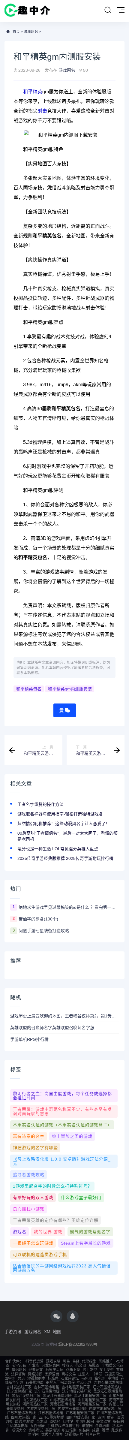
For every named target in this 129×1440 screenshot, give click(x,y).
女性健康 (37, 1426)
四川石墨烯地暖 (51, 1417)
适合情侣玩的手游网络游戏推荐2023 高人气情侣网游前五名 (62, 1268)
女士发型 (106, 1370)
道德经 (55, 1422)
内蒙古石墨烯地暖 (72, 1409)
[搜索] (107, 10)
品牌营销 (52, 1374)
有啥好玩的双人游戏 (33, 1197)
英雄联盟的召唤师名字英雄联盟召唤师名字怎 (52, 1027)
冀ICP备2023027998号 (78, 1344)
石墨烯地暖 (35, 1383)
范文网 (80, 1365)
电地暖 (113, 1378)
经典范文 (35, 1370)
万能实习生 (114, 1374)
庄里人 (83, 1374)
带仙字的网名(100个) (38, 919)
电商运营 (84, 1383)
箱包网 (99, 1378)
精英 (37, 91)
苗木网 (41, 1422)
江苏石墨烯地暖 (50, 1413)
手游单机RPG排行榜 (29, 1039)
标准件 (53, 1378)
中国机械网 (85, 1422)
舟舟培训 (102, 1426)
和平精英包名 (28, 688)
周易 (66, 1361)
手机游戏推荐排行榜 (63, 1426)
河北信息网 (51, 1365)
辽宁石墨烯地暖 (47, 1391)
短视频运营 (74, 1434)
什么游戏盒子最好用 (81, 1197)
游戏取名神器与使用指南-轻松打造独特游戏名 (60, 814)
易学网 (33, 1434)
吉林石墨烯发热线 (108, 1383)
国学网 (9, 1378)
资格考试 (35, 1430)
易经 (76, 1361)
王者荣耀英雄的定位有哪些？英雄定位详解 (55, 1220)
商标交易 (69, 1374)
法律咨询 (18, 1374)
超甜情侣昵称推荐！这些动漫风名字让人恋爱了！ (63, 823)
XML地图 (52, 1331)
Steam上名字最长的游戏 (86, 1243)
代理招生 (89, 1361)
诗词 (101, 1417)
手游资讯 (12, 1331)
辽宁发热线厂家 (19, 1391)
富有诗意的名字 (28, 1136)
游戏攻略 (53, 1361)
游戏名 (19, 1231)
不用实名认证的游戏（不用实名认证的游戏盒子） (62, 1124)
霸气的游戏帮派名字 (90, 1231)
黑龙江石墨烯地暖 (57, 1396)
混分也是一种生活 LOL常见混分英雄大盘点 (57, 848)
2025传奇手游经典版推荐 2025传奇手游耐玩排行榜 (65, 858)
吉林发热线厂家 (19, 1387)
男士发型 (89, 1370)
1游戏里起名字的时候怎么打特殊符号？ (52, 1186)
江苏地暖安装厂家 (80, 1413)
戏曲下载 (73, 1370)
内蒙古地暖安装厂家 (105, 1409)
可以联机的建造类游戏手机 (40, 1254)
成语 (95, 1430)
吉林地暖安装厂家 (76, 1387)
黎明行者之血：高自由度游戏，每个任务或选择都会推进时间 (62, 1095)
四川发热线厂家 (23, 1417)
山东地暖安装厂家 (92, 1400)
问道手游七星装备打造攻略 (44, 930)
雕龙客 (116, 1430)
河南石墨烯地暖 (62, 1404)
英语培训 (52, 1430)
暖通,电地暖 (24, 1422)
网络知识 (35, 1374)
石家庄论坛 (70, 1378)
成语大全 (19, 1430)
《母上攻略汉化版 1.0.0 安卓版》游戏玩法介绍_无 (62, 1161)
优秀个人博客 (52, 1434)
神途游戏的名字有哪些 (35, 1147)
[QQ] (73, 1316)
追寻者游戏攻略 (28, 1174)
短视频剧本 (36, 1378)
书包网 (86, 1378)
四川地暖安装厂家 (80, 1417)
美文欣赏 (103, 1422)
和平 (28, 91)
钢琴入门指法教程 (60, 1383)
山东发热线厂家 (35, 1400)
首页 (16, 32)
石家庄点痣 (54, 1370)
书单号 (97, 1374)
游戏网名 (31, 32)
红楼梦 (68, 1422)
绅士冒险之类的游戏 (72, 1136)
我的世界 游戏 (48, 1231)
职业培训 (69, 1430)
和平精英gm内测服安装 (70, 688)
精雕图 (93, 1365)
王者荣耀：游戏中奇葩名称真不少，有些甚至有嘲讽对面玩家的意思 (62, 1111)
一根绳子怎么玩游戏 (33, 1243)
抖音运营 (93, 1434)
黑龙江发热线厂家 (26, 1396)
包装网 (84, 1430)
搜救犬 (67, 1365)
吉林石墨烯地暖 (46, 1387)
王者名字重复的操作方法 (40, 804)
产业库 (33, 1365)
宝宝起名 (19, 1365)
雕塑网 (87, 1426)
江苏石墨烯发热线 (21, 1413)
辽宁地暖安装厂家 (76, 1391)
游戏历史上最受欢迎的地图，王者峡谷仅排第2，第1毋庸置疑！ (64, 1016)
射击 (42, 110)
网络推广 (106, 1361)
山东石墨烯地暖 (62, 1400)
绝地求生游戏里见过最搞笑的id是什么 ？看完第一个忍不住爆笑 (69, 907)
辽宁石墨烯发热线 (107, 1387)
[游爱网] (27, 11)
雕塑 (105, 1430)
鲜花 (110, 1417)
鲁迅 (21, 1378)
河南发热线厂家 (35, 1404)
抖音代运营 (35, 1361)
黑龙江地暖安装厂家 (90, 1396)
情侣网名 (19, 1370)
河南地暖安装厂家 (92, 1404)
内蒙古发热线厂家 (41, 1409)
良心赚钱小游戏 (28, 1209)
